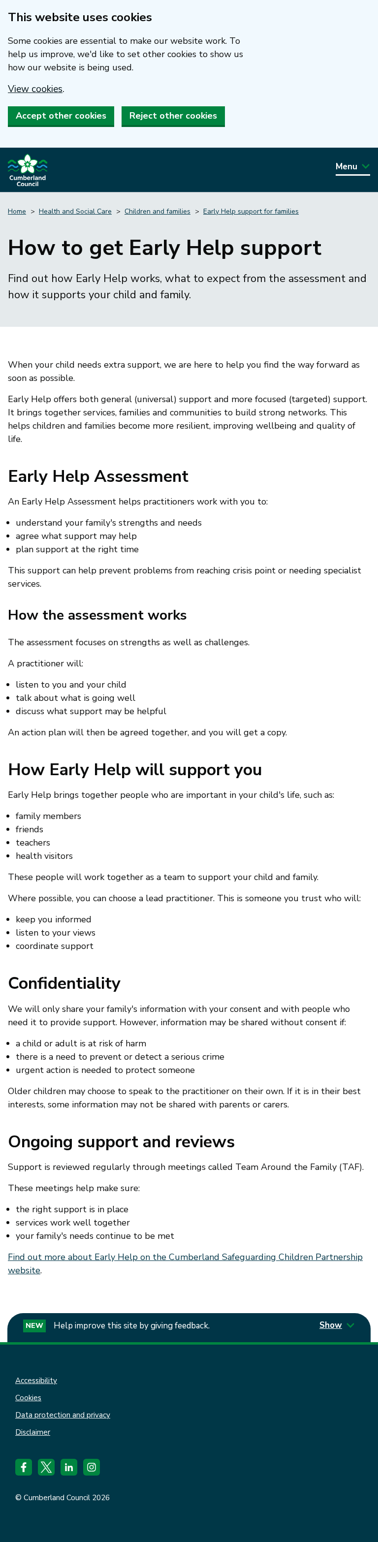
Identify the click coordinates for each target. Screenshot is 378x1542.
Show (330, 1325)
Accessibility (36, 1380)
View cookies (35, 89)
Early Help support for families (251, 211)
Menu (346, 166)
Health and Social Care (75, 211)
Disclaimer (32, 1432)
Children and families (157, 211)
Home (17, 211)
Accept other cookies (61, 116)
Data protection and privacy (62, 1415)
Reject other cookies (173, 116)
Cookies (28, 1398)
